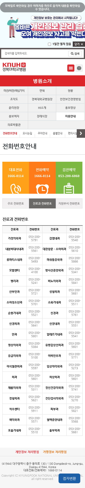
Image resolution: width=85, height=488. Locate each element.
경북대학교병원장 (42, 99)
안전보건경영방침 (70, 99)
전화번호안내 (10, 133)
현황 (70, 90)
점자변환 (69, 478)
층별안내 (57, 133)
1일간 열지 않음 (61, 44)
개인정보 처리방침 (27, 452)
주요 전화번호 (16, 203)
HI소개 (42, 107)
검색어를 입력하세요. (16, 53)
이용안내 (70, 116)
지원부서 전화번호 (69, 203)
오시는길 (27, 133)
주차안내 (42, 133)
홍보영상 (70, 107)
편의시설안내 (75, 133)
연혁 (42, 90)
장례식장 (42, 116)
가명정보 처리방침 (55, 452)
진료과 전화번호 (42, 203)
